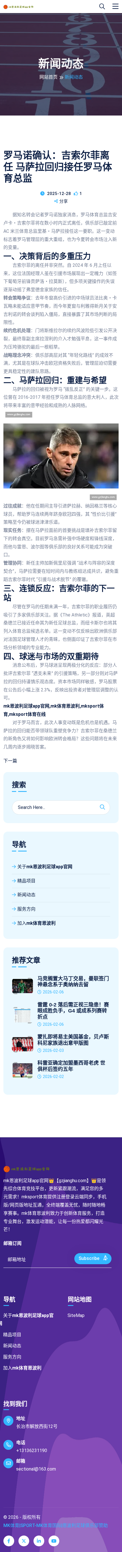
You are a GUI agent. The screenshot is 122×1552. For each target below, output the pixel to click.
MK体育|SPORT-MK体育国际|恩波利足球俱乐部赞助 (55, 1525)
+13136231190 (31, 1450)
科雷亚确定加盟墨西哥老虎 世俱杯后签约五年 (71, 1066)
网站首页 (48, 77)
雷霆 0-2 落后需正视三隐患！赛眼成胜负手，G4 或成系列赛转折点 (73, 1011)
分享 (63, 201)
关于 (44, 866)
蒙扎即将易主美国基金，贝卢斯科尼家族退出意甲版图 (73, 1040)
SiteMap (76, 1315)
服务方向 (26, 909)
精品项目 (26, 881)
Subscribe (89, 1258)
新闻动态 (26, 894)
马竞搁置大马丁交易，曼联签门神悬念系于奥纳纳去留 (73, 982)
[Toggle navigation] (115, 6)
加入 (36, 923)
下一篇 (10, 761)
